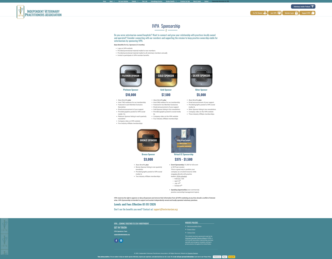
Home (104, 1)
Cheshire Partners (193, 253)
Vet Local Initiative (123, 1)
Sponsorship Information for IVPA (220, 1)
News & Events (197, 1)
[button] (39, 12)
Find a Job (144, 1)
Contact (206, 1)
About (111, 1)
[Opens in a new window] (116, 240)
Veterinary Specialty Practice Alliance (196, 238)
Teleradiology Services (156, 1)
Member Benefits (170, 1)
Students (134, 1)
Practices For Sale (185, 1)
